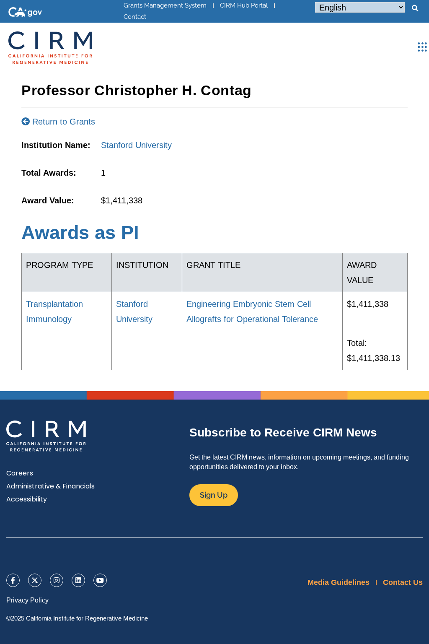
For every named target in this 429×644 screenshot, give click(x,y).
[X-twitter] (34, 580)
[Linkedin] (78, 580)
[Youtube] (100, 580)
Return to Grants (62, 121)
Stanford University (136, 145)
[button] (415, 8)
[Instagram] (56, 580)
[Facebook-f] (13, 580)
